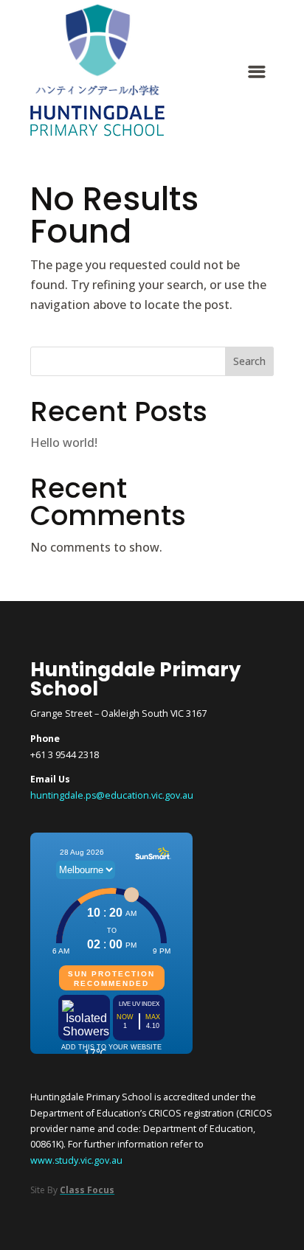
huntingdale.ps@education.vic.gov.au (111, 795)
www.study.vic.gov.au (76, 1160)
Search (249, 361)
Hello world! (63, 442)
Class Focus (87, 1190)
